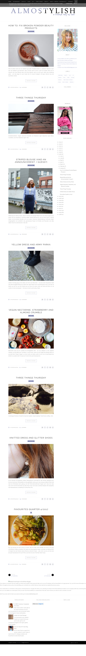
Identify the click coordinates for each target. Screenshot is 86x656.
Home (9, 1)
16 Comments (24, 549)
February (62, 166)
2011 (60, 208)
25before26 (60, 75)
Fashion (31, 162)
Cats (31, 412)
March (61, 164)
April (61, 162)
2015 (60, 200)
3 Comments (23, 459)
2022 (60, 146)
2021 (60, 148)
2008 (60, 214)
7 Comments (23, 615)
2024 (60, 142)
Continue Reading (31, 78)
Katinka (72, 77)
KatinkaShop (16, 1)
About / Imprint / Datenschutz (58, 1)
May (61, 160)
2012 (60, 206)
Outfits (24, 1)
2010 (60, 210)
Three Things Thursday (31, 95)
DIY (33, 1)
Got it (75, 3)
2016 (60, 198)
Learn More (69, 3)
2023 (60, 144)
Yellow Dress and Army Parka (31, 252)
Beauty (46, 1)
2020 (60, 150)
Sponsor (70, 1)
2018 (60, 154)
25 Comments (24, 331)
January (62, 168)
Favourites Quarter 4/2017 (31, 560)
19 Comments (24, 84)
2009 (60, 212)
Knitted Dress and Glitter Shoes (31, 469)
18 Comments (24, 241)
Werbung (72, 82)
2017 (60, 196)
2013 (60, 204)
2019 (60, 152)
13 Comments (24, 146)
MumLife (59, 79)
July (61, 156)
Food (29, 1)
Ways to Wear (65, 82)
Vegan (59, 82)
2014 (60, 202)
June (61, 158)
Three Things (39, 1)
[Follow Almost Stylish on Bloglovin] (38, 655)
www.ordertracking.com (32, 644)
